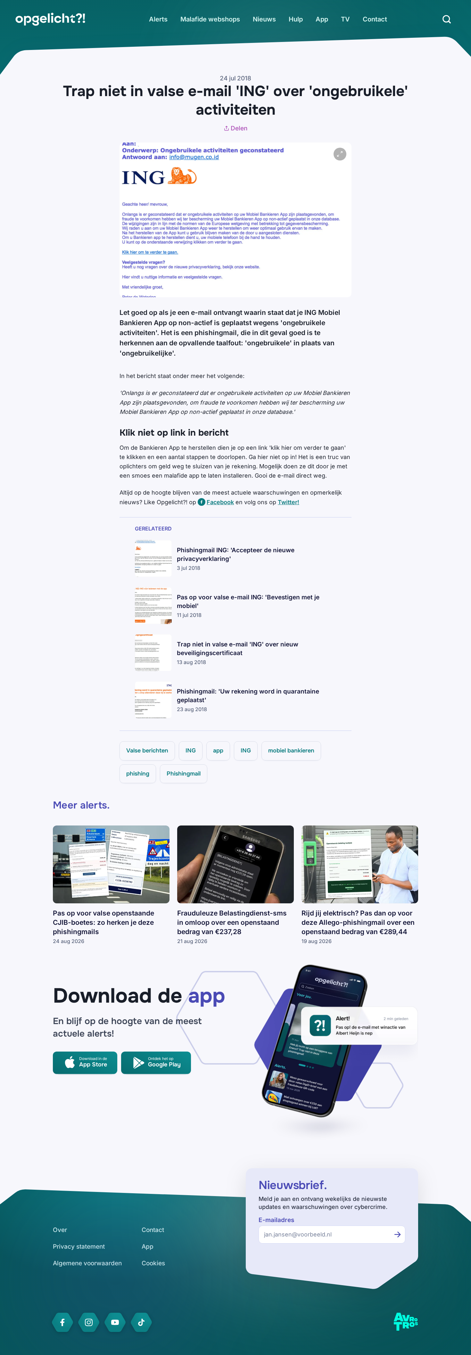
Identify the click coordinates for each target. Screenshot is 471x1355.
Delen (239, 128)
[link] (50, 19)
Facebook (220, 502)
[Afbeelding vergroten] (340, 154)
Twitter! (288, 502)
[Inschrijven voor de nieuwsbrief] (397, 1234)
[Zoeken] (447, 19)
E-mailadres (276, 1220)
